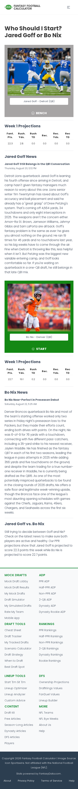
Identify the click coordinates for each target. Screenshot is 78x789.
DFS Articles (12, 737)
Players (9, 743)
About (7, 781)
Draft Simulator (15, 600)
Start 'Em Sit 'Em (15, 682)
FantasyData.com (50, 773)
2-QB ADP (45, 600)
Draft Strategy (14, 655)
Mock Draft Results (17, 587)
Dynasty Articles (15, 731)
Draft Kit (10, 713)
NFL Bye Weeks (48, 719)
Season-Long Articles (19, 725)
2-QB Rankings (49, 648)
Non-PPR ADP (47, 593)
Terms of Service (51, 781)
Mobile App (12, 618)
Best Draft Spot (15, 667)
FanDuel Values (49, 694)
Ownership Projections (54, 682)
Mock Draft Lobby (16, 581)
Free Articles (13, 719)
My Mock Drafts (15, 593)
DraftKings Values (50, 688)
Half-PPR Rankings (51, 636)
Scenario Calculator (18, 648)
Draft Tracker (13, 636)
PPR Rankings (47, 630)
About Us (45, 725)
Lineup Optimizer (16, 688)
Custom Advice (15, 700)
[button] (68, 7)
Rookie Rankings (50, 661)
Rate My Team (14, 612)
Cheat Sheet (13, 630)
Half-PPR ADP (47, 587)
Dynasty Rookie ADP (52, 612)
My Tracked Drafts (17, 642)
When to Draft (14, 661)
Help (42, 731)
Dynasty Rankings (51, 655)
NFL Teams (46, 713)
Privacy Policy (26, 781)
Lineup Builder (48, 700)
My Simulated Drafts (18, 606)
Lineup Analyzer (15, 694)
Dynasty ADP (47, 606)
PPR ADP (44, 581)
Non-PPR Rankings (51, 642)
